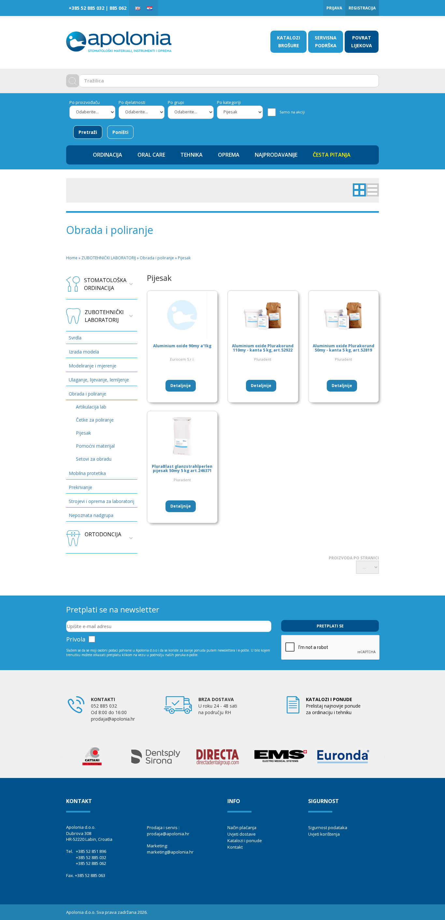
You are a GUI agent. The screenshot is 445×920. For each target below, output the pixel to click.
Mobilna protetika (87, 473)
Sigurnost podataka (327, 827)
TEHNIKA (191, 154)
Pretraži (88, 132)
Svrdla (75, 338)
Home (72, 258)
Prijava (334, 8)
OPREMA (228, 154)
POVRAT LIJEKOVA (361, 42)
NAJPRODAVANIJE (276, 154)
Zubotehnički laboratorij (104, 316)
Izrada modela (84, 352)
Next (383, 757)
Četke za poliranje (95, 420)
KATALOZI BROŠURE (288, 42)
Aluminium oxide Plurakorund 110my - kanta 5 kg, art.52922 (263, 348)
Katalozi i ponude (244, 840)
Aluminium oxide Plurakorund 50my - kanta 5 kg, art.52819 (343, 348)
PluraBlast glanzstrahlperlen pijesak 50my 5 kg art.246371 (182, 468)
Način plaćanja (241, 827)
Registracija (362, 8)
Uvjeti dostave (241, 834)
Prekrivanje (80, 487)
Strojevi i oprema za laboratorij (101, 501)
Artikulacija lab (91, 407)
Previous (61, 757)
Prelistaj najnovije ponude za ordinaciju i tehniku (333, 705)
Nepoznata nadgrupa (91, 515)
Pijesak (83, 433)
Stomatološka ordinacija (105, 284)
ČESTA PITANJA (332, 154)
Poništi (120, 132)
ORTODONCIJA (103, 534)
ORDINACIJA (107, 154)
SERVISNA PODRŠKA (326, 42)
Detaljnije (180, 385)
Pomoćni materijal (95, 446)
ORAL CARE (151, 154)
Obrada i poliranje (87, 394)
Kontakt (235, 847)
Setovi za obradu (93, 459)
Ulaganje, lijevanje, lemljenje (99, 380)
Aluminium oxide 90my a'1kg (182, 346)
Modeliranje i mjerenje (92, 366)
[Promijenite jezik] (138, 8)
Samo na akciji (292, 111)
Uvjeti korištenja (324, 834)
